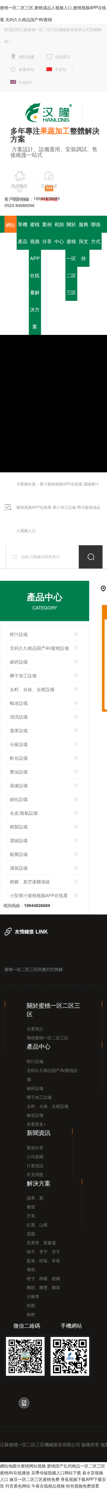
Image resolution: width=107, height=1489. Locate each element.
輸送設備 (19, 703)
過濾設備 (19, 785)
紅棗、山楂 (37, 1225)
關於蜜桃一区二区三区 (71, 258)
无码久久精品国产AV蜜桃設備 (39, 648)
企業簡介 (35, 1029)
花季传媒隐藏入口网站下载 (56, 1473)
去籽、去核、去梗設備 (47, 1106)
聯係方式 (95, 233)
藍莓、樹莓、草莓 (43, 1260)
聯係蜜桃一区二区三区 (47, 1038)
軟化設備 (19, 758)
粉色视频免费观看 (82, 1486)
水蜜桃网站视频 (31, 1466)
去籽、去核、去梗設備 (32, 689)
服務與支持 (83, 241)
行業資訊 (35, 1165)
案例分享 (47, 233)
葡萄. (31, 1269)
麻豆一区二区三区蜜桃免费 (34, 1479)
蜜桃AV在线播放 (15, 1473)
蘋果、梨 (35, 1198)
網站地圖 (26, 56)
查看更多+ (36, 1124)
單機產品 (22, 233)
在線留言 (62, 56)
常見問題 (35, 1174)
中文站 (60, 69)
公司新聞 (35, 1156)
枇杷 (31, 1314)
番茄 (31, 1207)
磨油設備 (19, 771)
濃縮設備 (19, 840)
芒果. (31, 1216)
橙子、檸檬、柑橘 (43, 1278)
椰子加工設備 (23, 675)
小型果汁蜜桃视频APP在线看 (39, 895)
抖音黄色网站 (17, 1486)
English (25, 82)
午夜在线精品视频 (48, 1486)
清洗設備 (19, 716)
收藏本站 (26, 69)
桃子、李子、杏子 (43, 1251)
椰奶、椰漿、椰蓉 (43, 1287)
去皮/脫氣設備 (24, 813)
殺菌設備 (19, 854)
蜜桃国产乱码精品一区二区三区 (76, 1466)
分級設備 (19, 744)
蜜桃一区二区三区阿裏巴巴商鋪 (33, 969)
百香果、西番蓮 (41, 1243)
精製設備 (19, 826)
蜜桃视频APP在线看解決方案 (35, 275)
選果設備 (19, 730)
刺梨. (31, 1305)
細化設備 (19, 799)
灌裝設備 (19, 868)
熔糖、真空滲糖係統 (30, 881)
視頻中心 (59, 233)
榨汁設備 (19, 634)
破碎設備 (19, 661)
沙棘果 (33, 1296)
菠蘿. (31, 1234)
